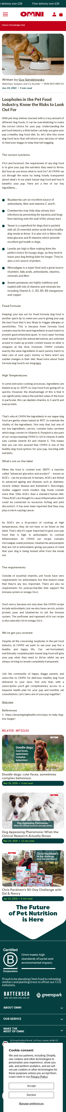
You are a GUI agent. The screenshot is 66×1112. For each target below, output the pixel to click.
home (5, 25)
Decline (31, 1094)
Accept (31, 1085)
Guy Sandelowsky (32, 80)
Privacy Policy (39, 1076)
